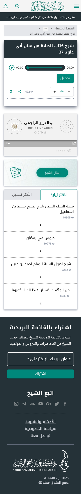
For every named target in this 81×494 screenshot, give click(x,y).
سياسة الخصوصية (40, 429)
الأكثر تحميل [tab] (22, 194)
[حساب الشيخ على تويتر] (56, 403)
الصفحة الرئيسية (64, 28)
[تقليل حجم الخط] (69, 91)
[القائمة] (76, 6)
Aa (62, 91)
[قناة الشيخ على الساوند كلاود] (32, 403)
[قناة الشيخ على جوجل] (48, 403)
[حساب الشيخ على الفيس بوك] (64, 403)
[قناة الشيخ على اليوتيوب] (40, 403)
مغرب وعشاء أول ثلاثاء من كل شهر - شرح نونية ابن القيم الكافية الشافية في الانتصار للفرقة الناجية (37, 17)
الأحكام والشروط (40, 422)
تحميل (65, 78)
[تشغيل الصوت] (11, 67)
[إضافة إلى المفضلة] (10, 91)
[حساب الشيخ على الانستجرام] (16, 403)
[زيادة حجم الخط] (54, 91)
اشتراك (40, 373)
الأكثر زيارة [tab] (59, 194)
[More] (19, 91)
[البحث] (17, 6)
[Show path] (45, 29)
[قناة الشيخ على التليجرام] (24, 403)
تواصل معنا (40, 436)
